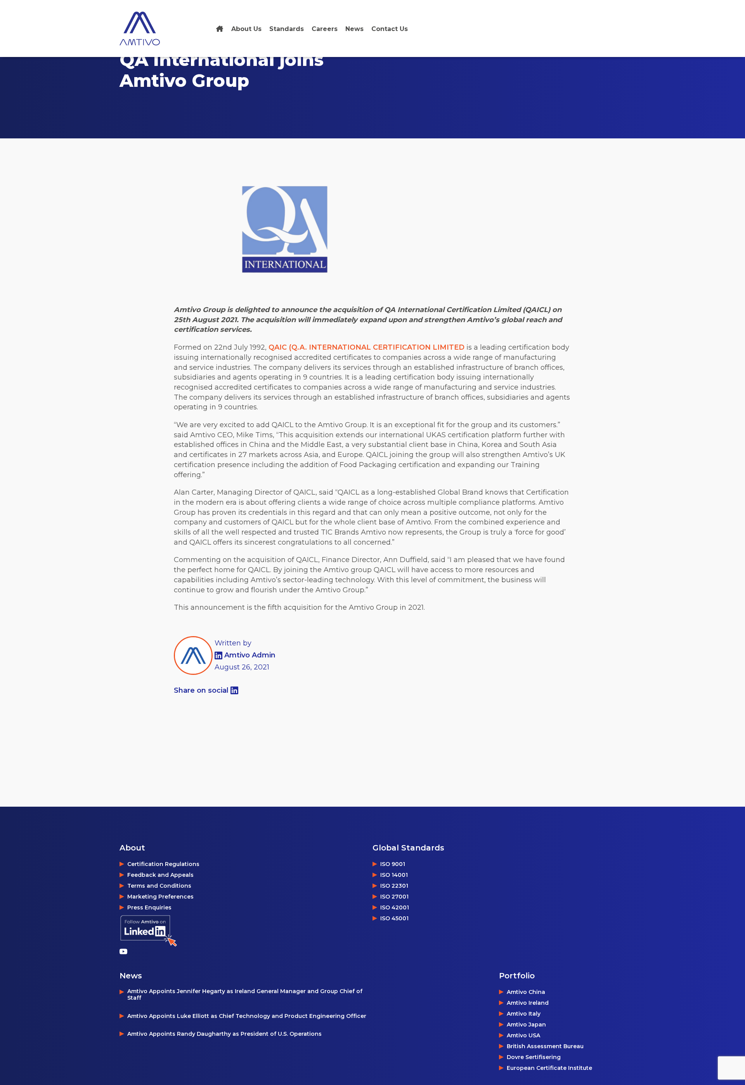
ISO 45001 (394, 918)
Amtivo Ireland (528, 1002)
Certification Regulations (163, 864)
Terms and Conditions (159, 885)
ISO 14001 (394, 874)
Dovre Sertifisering (534, 1057)
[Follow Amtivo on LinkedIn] (149, 930)
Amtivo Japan (526, 1024)
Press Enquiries (149, 907)
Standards (286, 29)
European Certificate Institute (549, 1067)
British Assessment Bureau (545, 1046)
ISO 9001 (392, 864)
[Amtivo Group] (148, 28)
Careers (325, 29)
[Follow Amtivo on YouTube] (125, 951)
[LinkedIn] (219, 655)
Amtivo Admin (249, 655)
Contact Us (389, 29)
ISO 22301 (394, 885)
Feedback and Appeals (160, 874)
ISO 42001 (394, 907)
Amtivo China (526, 991)
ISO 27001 (394, 896)
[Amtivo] (219, 29)
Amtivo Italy (524, 1013)
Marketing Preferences (160, 896)
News (354, 29)
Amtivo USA (523, 1035)
